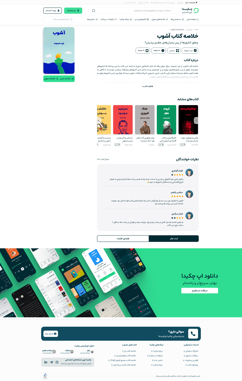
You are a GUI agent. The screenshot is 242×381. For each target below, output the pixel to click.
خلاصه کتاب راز (130, 2)
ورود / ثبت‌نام (51, 10)
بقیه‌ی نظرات (123, 238)
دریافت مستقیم (200, 291)
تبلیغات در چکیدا (108, 19)
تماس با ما (158, 360)
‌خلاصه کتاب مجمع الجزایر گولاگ (123, 360)
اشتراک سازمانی (191, 351)
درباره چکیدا (158, 351)
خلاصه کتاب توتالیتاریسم (126, 355)
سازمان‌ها (91, 19)
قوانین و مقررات (191, 360)
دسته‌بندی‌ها (176, 19)
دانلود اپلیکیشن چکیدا (61, 19)
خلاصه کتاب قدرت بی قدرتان (124, 365)
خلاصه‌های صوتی (159, 19)
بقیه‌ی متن (148, 86)
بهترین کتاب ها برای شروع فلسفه (162, 2)
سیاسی (189, 29)
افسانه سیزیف (143, 2)
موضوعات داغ (190, 2)
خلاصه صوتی (49, 78)
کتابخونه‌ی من (140, 19)
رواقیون (180, 2)
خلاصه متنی (65, 78)
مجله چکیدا (125, 19)
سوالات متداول (192, 355)
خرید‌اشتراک (71, 10)
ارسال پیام (49, 333)
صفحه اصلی (191, 19)
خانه (196, 29)
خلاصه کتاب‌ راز (130, 351)
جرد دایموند (188, 50)
